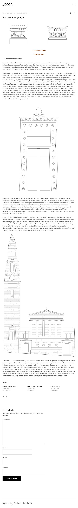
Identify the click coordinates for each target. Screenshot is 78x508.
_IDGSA (7, 4)
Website (5, 467)
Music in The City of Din (34, 386)
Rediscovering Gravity (10, 386)
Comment (6, 419)
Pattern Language (8, 13)
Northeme (15, 505)
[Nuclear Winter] (70, 13)
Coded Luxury (55, 386)
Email (5, 457)
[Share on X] (6, 396)
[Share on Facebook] (3, 396)
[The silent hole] (74, 13)
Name (5, 448)
